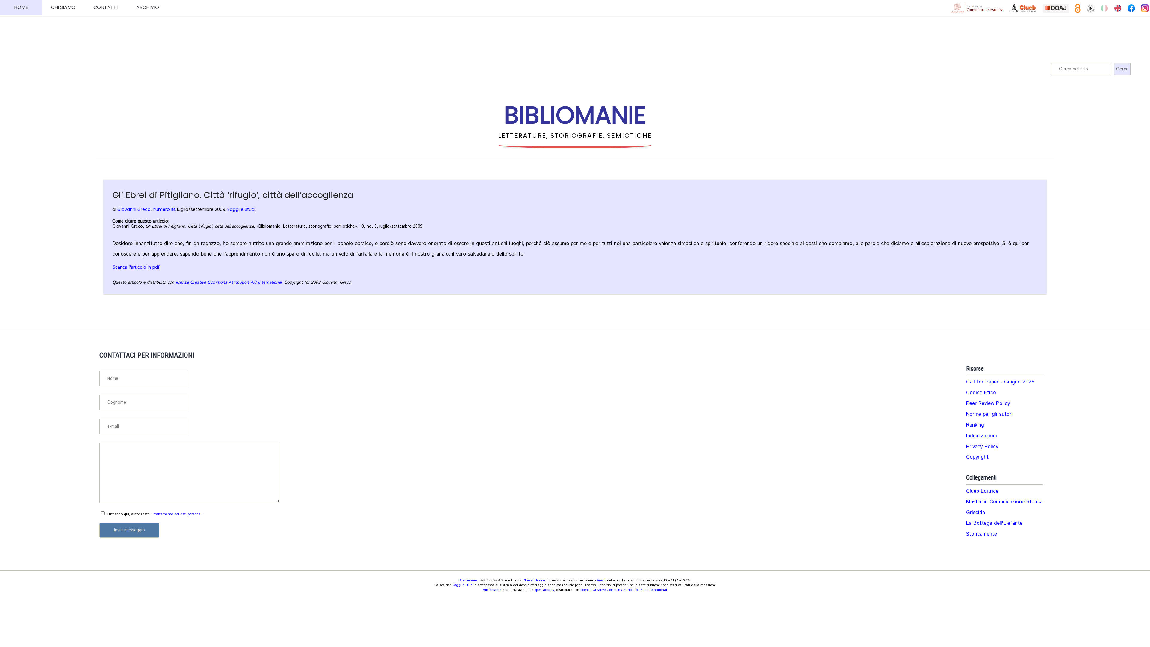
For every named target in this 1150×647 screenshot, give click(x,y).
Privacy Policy (982, 446)
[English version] (1118, 8)
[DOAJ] (1056, 8)
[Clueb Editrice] (1023, 8)
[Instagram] (1145, 8)
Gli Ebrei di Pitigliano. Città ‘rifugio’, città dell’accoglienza (232, 195)
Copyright (977, 457)
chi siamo (63, 7)
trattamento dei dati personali (178, 514)
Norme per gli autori (989, 414)
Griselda (975, 512)
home (21, 7)
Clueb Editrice (982, 491)
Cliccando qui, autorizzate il (154, 514)
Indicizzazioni (981, 435)
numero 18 (164, 209)
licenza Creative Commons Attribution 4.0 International (229, 282)
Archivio (147, 7)
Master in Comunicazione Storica (1004, 501)
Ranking (975, 425)
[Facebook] (1131, 8)
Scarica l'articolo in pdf (135, 267)
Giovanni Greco (134, 209)
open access (544, 590)
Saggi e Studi (241, 209)
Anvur (601, 580)
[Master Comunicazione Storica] (977, 8)
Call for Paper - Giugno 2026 (1000, 382)
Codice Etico (981, 392)
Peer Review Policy (988, 403)
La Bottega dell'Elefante (994, 523)
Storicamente (981, 534)
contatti (105, 7)
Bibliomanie (468, 580)
